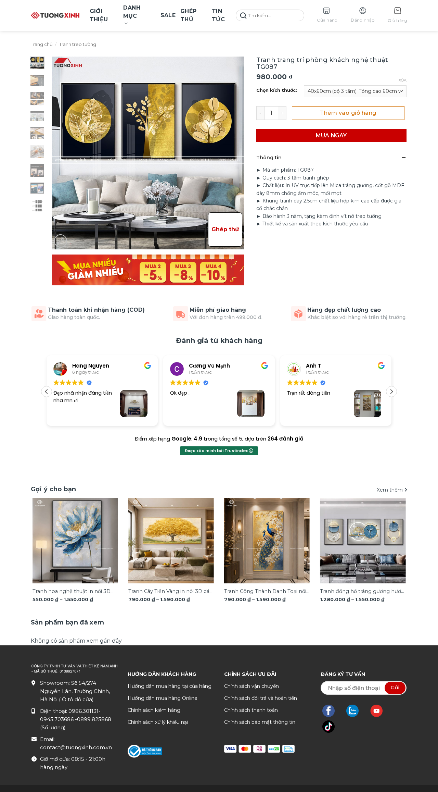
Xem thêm (390, 490)
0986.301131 (83, 711)
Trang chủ (42, 44)
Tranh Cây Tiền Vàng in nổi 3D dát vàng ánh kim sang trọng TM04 (169, 591)
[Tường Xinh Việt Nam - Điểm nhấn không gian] (55, 15)
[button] (397, 16)
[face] (332, 711)
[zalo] (356, 711)
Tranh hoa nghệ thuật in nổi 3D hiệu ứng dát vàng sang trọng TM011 (72, 591)
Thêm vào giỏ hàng (348, 113)
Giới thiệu (99, 15)
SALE (168, 15)
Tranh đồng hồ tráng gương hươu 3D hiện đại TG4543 (362, 591)
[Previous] (43, 537)
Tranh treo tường (77, 44)
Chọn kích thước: (276, 90)
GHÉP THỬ (188, 15)
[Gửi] (243, 15)
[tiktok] (332, 726)
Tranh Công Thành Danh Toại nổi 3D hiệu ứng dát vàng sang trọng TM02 (265, 591)
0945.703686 (57, 719)
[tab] (67, 622)
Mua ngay (331, 135)
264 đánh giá (286, 438)
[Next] (394, 537)
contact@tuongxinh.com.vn (76, 747)
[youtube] (380, 711)
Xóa (403, 80)
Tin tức (218, 15)
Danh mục (131, 11)
